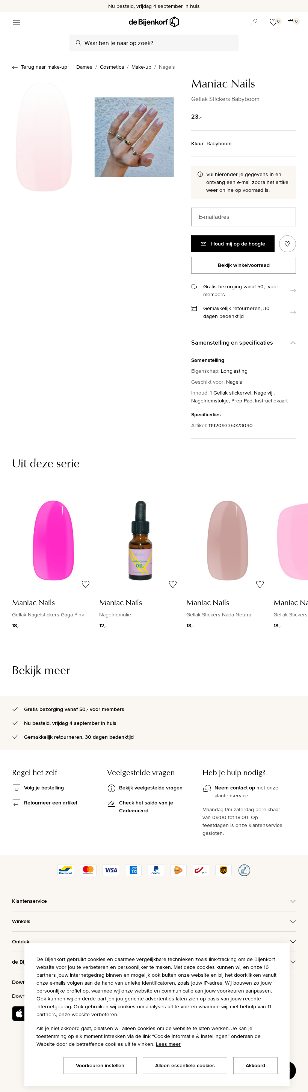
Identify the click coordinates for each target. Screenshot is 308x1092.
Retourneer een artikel (50, 802)
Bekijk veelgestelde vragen (151, 787)
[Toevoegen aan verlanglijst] (287, 243)
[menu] (16, 23)
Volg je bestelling (44, 787)
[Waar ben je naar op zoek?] (78, 43)
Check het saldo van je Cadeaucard (146, 806)
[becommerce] (244, 874)
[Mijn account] (255, 22)
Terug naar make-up (44, 67)
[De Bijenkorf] (154, 22)
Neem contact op (234, 787)
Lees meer (168, 1044)
